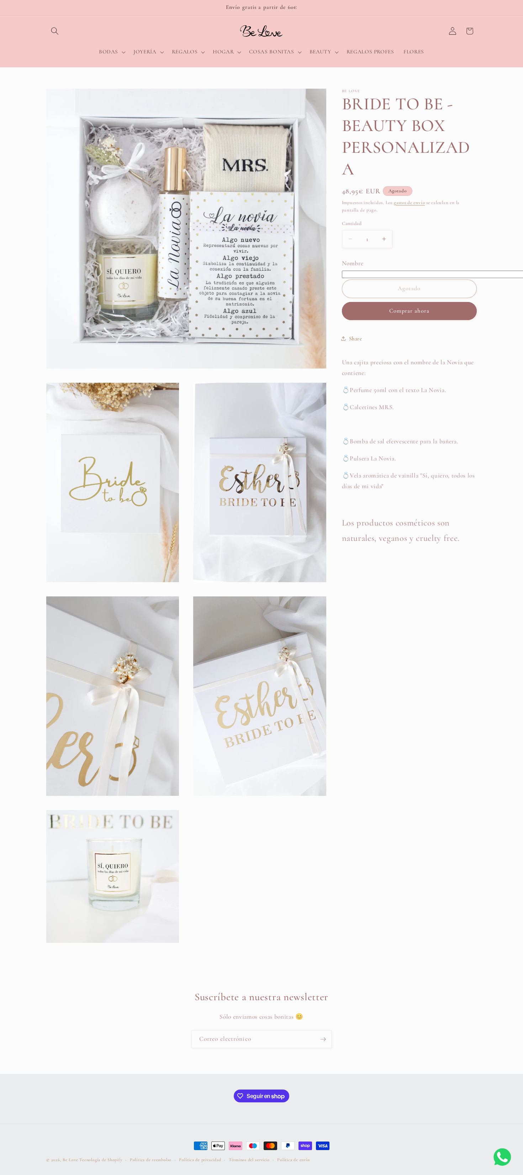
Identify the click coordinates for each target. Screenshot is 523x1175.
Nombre (353, 263)
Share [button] (355, 338)
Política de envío (293, 1159)
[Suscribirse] (323, 1039)
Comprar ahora (409, 310)
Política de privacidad (200, 1159)
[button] (54, 31)
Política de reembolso (150, 1159)
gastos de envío (409, 202)
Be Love (70, 1159)
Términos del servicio (249, 1159)
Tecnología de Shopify (100, 1159)
